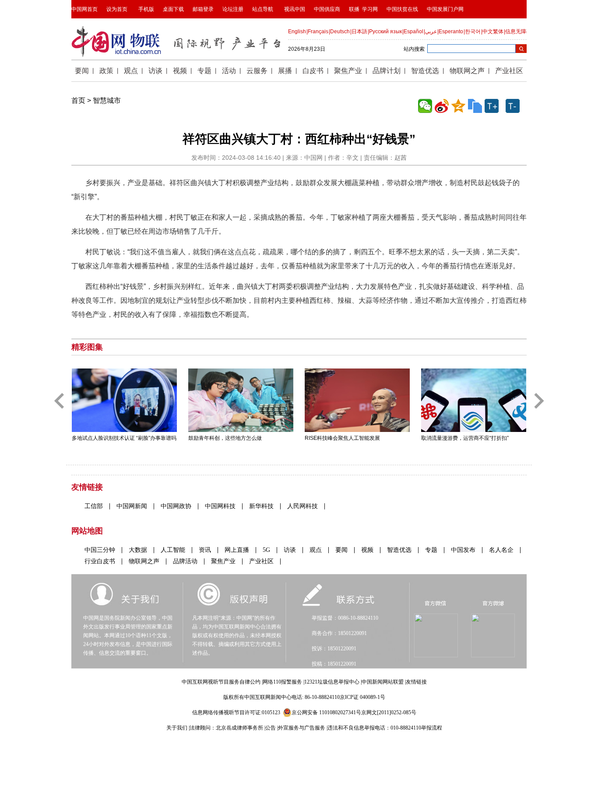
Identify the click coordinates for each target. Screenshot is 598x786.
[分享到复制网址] (475, 106)
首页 (78, 100)
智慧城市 (107, 100)
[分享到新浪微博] (442, 106)
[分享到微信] (425, 106)
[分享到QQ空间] (458, 106)
